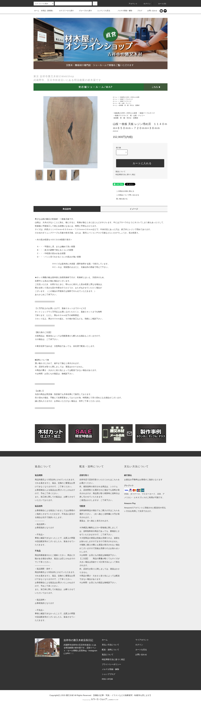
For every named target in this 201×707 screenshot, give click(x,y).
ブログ (139, 11)
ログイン (147, 4)
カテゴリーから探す (66, 11)
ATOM (110, 679)
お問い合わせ (152, 11)
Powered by (87, 700)
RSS (104, 679)
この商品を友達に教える (125, 191)
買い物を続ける (122, 199)
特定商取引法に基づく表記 (125, 174)
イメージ (134, 209)
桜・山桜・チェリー (125, 103)
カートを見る (141, 650)
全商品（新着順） (47, 11)
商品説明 (67, 209)
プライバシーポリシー (111, 664)
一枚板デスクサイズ (125, 101)
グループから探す (85, 11)
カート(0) (162, 4)
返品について (120, 171)
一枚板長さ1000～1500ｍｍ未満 (129, 97)
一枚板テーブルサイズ (126, 99)
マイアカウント (142, 640)
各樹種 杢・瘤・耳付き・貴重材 (129, 105)
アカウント (133, 4)
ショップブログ (108, 674)
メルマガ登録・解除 (124, 11)
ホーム (36, 11)
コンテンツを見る (103, 11)
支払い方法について (110, 645)
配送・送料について (110, 650)
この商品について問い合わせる (127, 195)
